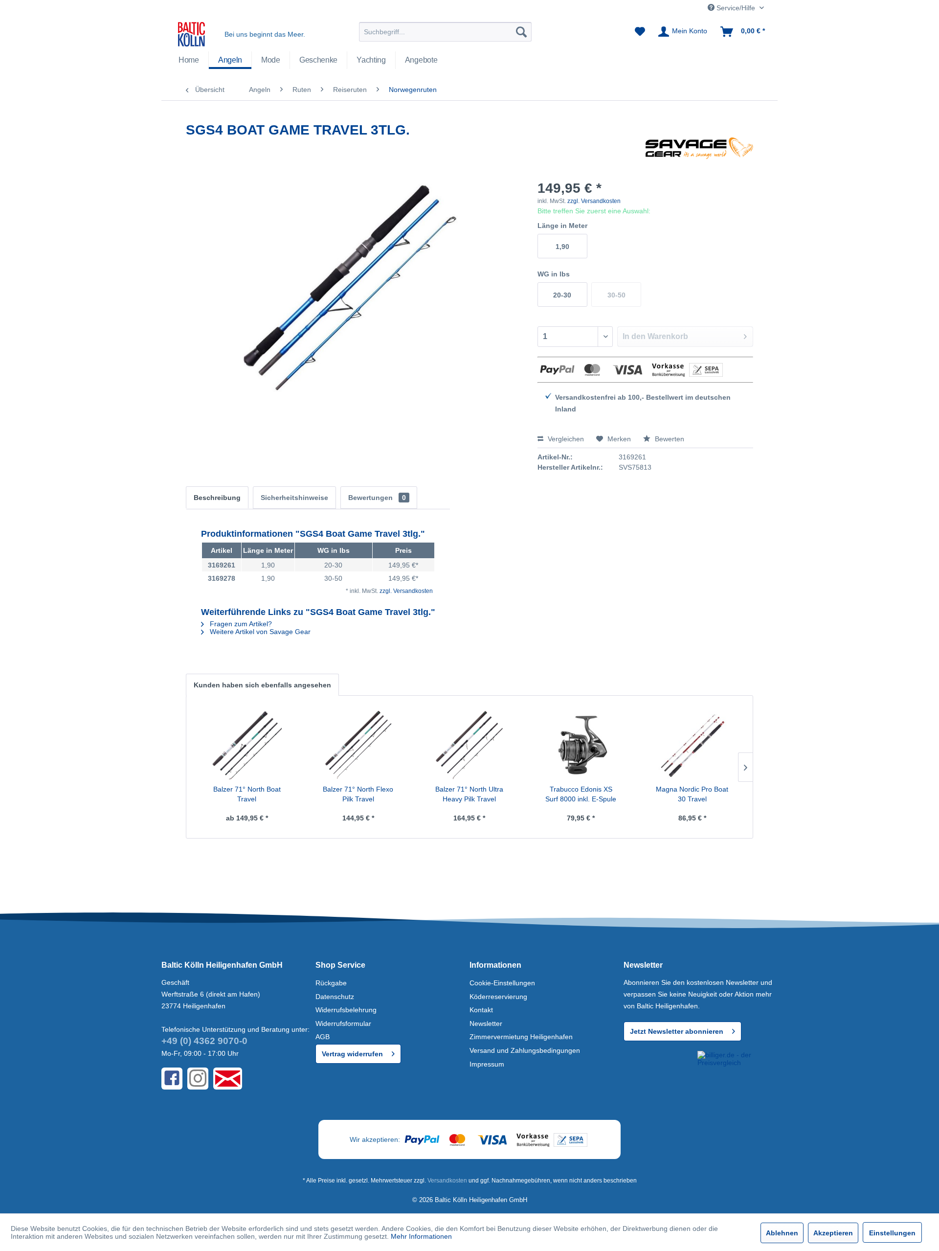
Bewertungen (377, 497)
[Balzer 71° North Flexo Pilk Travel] (358, 745)
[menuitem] (445, 32)
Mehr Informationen (421, 1236)
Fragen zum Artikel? (240, 624)
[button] (658, 1069)
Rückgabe (331, 983)
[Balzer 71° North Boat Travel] (247, 745)
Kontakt (481, 1010)
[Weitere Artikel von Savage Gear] (699, 154)
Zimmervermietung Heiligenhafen (521, 1037)
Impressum (487, 1064)
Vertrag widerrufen (352, 1054)
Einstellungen (892, 1233)
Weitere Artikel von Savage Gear (259, 632)
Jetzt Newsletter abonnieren (676, 1031)
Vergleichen (565, 439)
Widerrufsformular (343, 1023)
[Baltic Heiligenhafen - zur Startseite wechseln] (191, 34)
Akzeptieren (833, 1233)
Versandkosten (447, 1180)
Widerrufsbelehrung (346, 1010)
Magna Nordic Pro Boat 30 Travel (692, 794)
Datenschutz (334, 997)
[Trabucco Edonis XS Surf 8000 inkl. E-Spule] (581, 745)
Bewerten (668, 439)
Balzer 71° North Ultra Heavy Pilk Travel (469, 794)
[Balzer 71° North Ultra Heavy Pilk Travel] (469, 745)
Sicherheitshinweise (294, 497)
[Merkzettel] (640, 32)
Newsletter (486, 1023)
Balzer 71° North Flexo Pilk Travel (358, 794)
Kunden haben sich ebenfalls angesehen (262, 685)
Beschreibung (217, 497)
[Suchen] (521, 32)
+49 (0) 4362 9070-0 (204, 1041)
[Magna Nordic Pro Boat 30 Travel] (692, 745)
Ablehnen (782, 1233)
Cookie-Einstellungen (502, 983)
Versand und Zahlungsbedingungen (525, 1050)
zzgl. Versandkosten (594, 201)
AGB (322, 1037)
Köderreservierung (498, 997)
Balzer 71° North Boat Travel (247, 794)
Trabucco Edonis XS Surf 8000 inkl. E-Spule (580, 794)
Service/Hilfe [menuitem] (736, 8)
